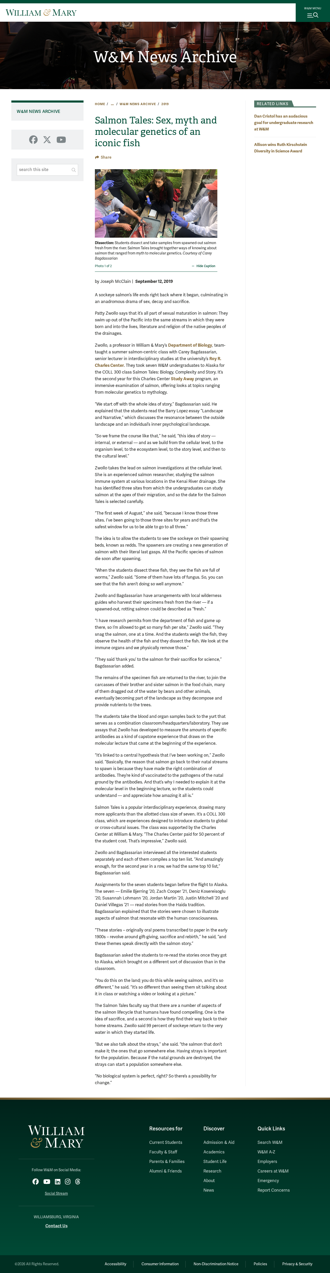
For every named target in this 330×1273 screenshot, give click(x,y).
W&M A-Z (266, 1152)
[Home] (41, 12)
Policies (260, 1264)
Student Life (215, 1161)
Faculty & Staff (163, 1152)
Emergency (268, 1180)
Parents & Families (167, 1161)
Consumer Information (160, 1264)
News (208, 1190)
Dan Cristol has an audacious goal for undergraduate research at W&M (283, 122)
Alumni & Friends (165, 1171)
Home (100, 104)
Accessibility (115, 1264)
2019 (165, 104)
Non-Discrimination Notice (216, 1264)
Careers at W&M (273, 1171)
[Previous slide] (99, 200)
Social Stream (56, 1193)
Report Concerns (274, 1190)
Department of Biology (190, 345)
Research (212, 1171)
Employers (267, 1161)
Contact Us (56, 1226)
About (209, 1180)
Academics (214, 1152)
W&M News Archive (165, 57)
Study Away (182, 379)
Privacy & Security (297, 1264)
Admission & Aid (218, 1142)
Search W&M (270, 1142)
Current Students (165, 1142)
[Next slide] (212, 200)
